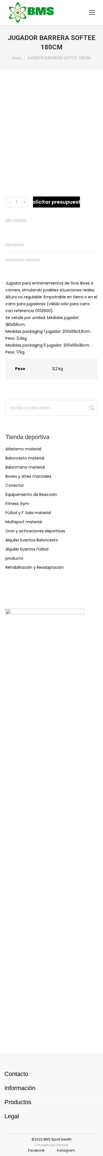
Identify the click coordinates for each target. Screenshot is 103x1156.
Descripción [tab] (14, 245)
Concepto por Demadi (51, 1145)
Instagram (66, 1150)
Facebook (36, 1150)
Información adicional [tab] (22, 260)
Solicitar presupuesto (56, 201)
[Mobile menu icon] (92, 12)
